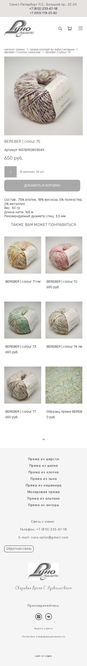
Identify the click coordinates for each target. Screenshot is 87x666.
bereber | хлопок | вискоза (22, 52)
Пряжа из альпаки (43, 498)
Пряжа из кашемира (44, 485)
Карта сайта (43, 628)
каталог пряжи (14, 49)
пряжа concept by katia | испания (52, 49)
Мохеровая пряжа (43, 491)
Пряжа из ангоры (43, 505)
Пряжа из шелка (43, 465)
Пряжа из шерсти (43, 459)
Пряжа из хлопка (44, 472)
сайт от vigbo (43, 656)
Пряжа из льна (43, 478)
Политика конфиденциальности (43, 636)
